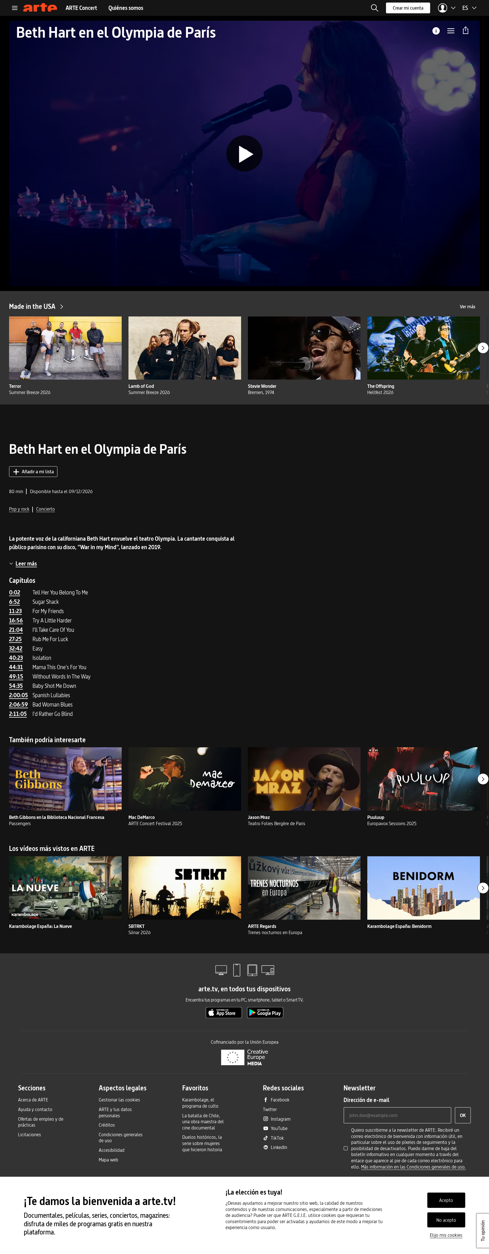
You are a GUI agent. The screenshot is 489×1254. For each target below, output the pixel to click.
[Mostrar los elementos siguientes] (483, 348)
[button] (375, 7)
